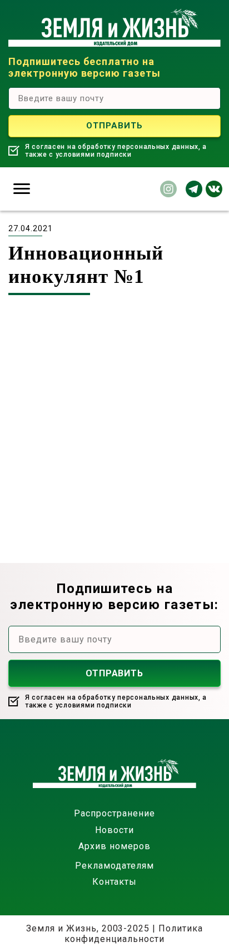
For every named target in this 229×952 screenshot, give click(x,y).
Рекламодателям (114, 865)
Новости (114, 830)
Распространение (114, 813)
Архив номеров (114, 846)
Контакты (114, 881)
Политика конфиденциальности (133, 933)
